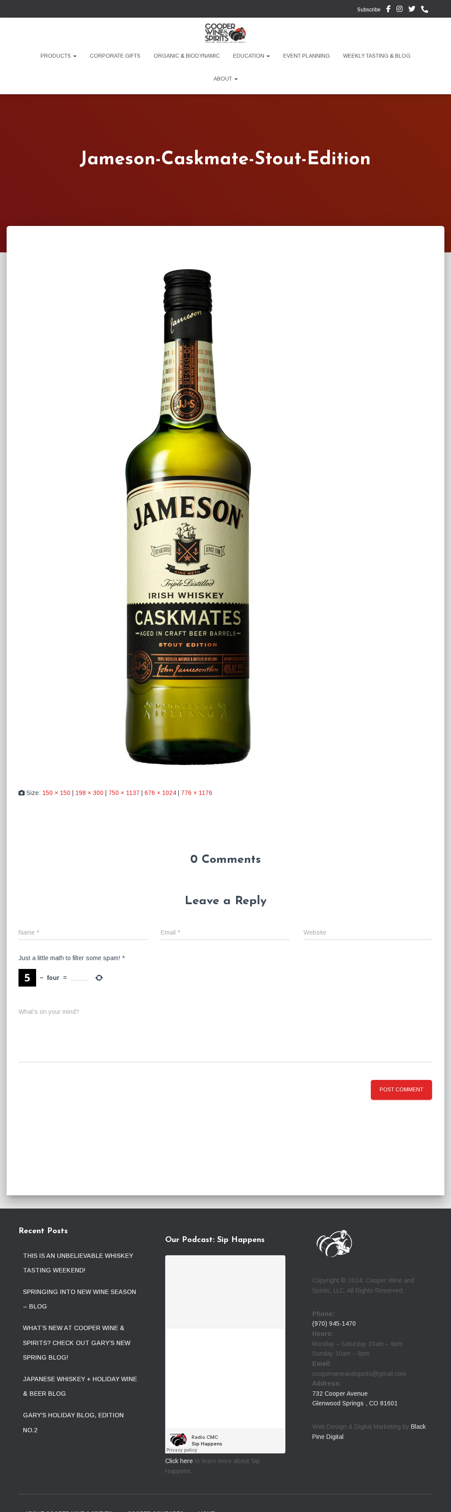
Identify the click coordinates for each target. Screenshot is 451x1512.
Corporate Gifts (115, 56)
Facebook (388, 10)
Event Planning (306, 56)
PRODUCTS (56, 56)
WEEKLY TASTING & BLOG (376, 56)
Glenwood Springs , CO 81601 (355, 1403)
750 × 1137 (124, 792)
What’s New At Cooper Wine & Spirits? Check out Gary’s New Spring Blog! (76, 1342)
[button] (74, 56)
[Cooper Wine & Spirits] (225, 33)
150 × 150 (56, 792)
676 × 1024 (160, 792)
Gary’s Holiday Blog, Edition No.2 (73, 1423)
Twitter (411, 10)
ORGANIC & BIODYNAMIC (187, 56)
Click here (179, 1460)
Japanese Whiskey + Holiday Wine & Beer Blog (80, 1386)
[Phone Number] (427, 9)
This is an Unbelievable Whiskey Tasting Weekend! (78, 1263)
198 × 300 (89, 792)
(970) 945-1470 (334, 1323)
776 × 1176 (196, 792)
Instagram (399, 10)
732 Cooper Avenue (340, 1393)
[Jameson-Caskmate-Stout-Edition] (189, 514)
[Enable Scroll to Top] (433, 1494)
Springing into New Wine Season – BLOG (79, 1299)
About (223, 79)
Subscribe (368, 10)
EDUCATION (249, 56)
